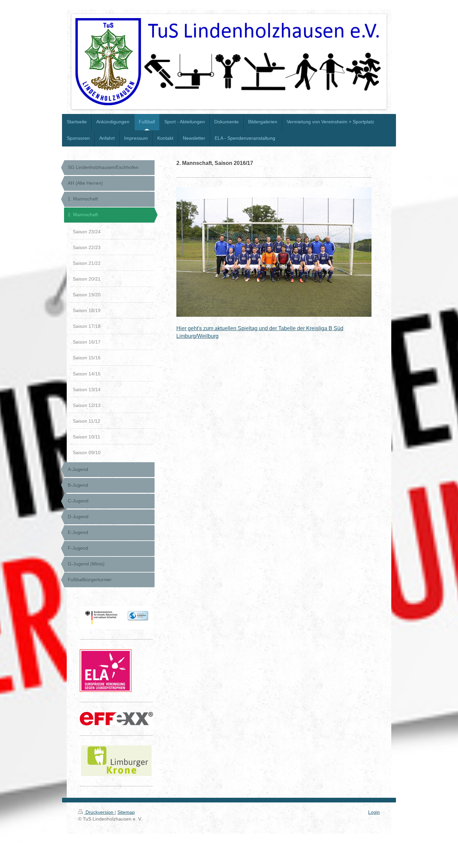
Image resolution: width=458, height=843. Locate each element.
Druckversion (99, 812)
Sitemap (126, 812)
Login (374, 812)
